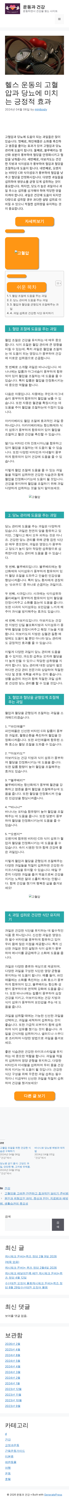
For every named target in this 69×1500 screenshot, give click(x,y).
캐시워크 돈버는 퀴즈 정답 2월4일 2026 (31, 1267)
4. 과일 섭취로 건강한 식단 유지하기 (32, 313)
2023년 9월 (12, 1406)
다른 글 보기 (34, 1096)
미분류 (9, 1456)
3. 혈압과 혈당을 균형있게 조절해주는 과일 (34, 306)
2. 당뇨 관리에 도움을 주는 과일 (29, 300)
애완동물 (10, 1462)
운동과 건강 (34, 6)
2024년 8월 (12, 1355)
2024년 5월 (12, 1360)
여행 (8, 1467)
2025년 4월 (12, 1349)
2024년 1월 (12, 1383)
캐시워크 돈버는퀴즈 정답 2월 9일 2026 (31, 1256)
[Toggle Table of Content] (56, 283)
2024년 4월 (12, 1366)
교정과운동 (12, 1445)
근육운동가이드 (15, 1451)
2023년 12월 (13, 1389)
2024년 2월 (12, 1377)
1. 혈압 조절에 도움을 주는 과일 (28, 295)
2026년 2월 (12, 1344)
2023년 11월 (13, 1394)
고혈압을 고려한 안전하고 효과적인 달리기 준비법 (36, 1193)
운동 (8, 1473)
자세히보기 (34, 221)
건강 (7, 1188)
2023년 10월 (13, 1400)
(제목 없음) (12, 1262)
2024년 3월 (12, 1372)
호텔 (8, 1479)
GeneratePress (53, 1494)
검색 (8, 1216)
